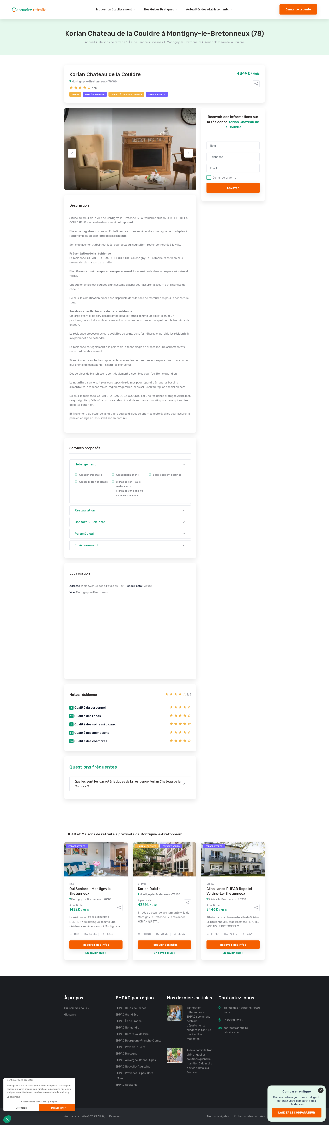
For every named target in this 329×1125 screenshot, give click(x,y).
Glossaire (70, 1014)
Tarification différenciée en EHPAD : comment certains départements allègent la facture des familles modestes (199, 1023)
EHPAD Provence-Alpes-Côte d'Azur (134, 1075)
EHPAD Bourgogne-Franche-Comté (138, 1040)
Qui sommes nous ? (76, 1008)
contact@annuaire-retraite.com (236, 1030)
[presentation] (72, 153)
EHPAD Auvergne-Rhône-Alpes (136, 1060)
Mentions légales (218, 1116)
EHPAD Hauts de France (131, 1008)
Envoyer (233, 188)
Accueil (90, 42)
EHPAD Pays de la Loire (130, 1047)
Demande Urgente (224, 177)
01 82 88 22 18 (233, 1020)
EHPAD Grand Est (127, 1014)
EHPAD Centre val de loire (132, 1034)
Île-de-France (138, 42)
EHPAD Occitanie (126, 1084)
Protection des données (249, 1116)
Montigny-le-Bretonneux (184, 42)
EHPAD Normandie (127, 1027)
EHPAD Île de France (129, 1021)
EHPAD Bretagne (126, 1053)
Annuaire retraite (75, 1116)
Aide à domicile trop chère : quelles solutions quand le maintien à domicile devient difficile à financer (199, 1061)
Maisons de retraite (112, 42)
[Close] (321, 1090)
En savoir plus (94, 952)
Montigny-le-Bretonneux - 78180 (94, 81)
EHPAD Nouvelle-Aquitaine (133, 1066)
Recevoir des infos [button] (96, 944)
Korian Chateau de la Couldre (224, 42)
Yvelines (157, 42)
